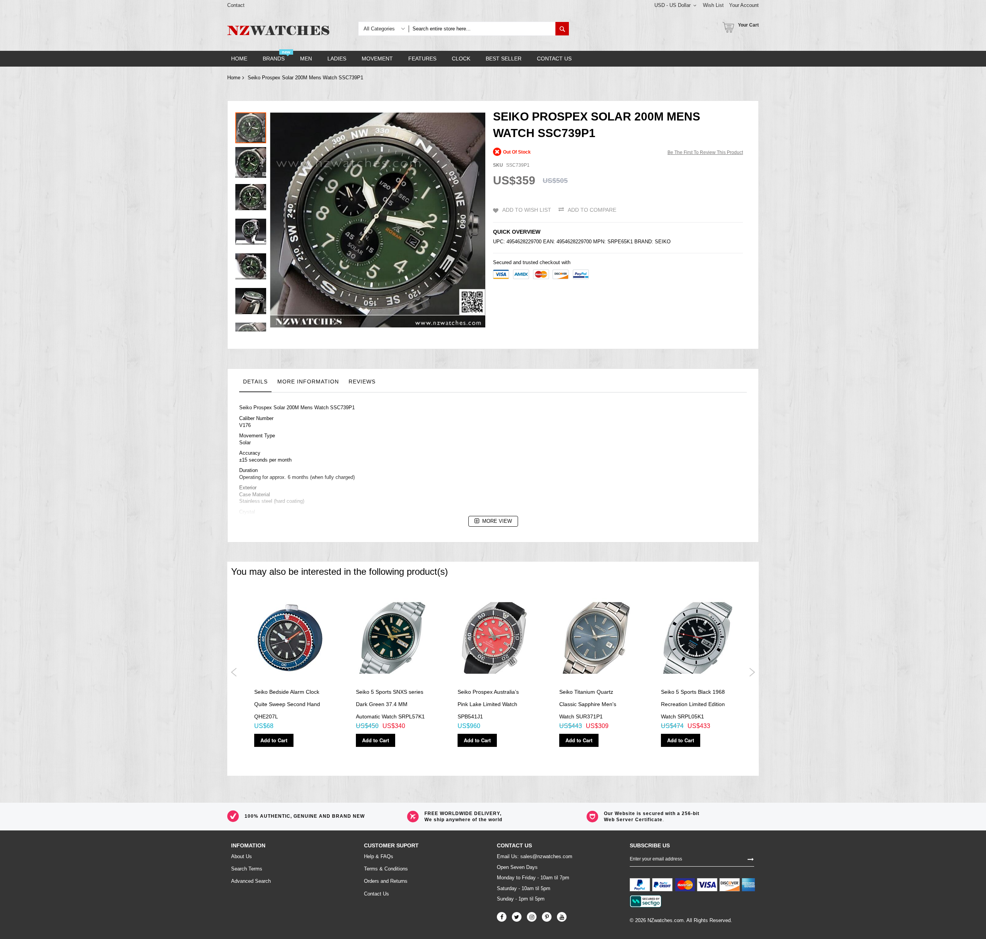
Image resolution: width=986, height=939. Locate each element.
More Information (308, 381)
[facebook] (501, 917)
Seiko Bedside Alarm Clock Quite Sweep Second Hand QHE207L (287, 704)
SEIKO (663, 241)
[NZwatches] (278, 30)
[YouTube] (562, 917)
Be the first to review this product (705, 152)
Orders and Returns (385, 881)
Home (233, 77)
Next (752, 672)
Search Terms (246, 869)
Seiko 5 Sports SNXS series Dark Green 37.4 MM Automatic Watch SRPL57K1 (390, 704)
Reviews (362, 381)
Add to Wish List (526, 210)
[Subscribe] (750, 858)
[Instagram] (532, 917)
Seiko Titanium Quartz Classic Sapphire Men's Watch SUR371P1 (587, 704)
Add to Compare (592, 210)
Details (255, 381)
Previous (234, 672)
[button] (252, 160)
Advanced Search (251, 881)
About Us (241, 856)
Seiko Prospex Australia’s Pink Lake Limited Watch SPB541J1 (488, 704)
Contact (236, 5)
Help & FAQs (378, 856)
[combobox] (482, 28)
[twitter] (517, 917)
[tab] (255, 383)
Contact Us (376, 894)
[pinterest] (547, 917)
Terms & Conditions (386, 869)
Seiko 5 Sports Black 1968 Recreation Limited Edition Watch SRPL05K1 (693, 704)
